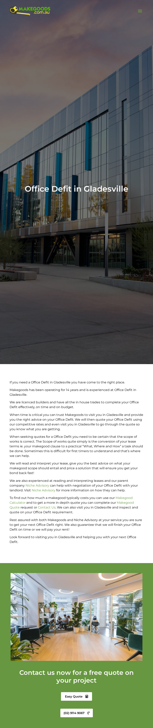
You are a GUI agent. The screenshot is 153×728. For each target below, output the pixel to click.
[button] (140, 11)
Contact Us (47, 507)
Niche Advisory (37, 485)
